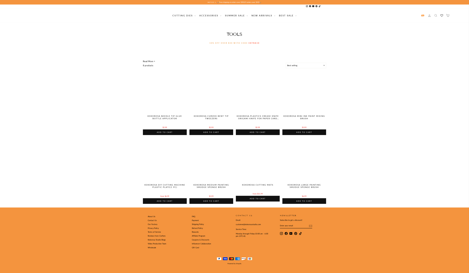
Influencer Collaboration (201, 244)
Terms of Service (154, 232)
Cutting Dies (183, 15)
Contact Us (152, 220)
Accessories (209, 15)
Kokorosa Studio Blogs (157, 240)
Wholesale (152, 248)
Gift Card (195, 248)
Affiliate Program (198, 236)
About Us (151, 216)
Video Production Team (157, 244)
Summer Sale (235, 15)
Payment (195, 220)
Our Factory (152, 224)
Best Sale (287, 15)
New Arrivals (262, 15)
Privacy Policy (153, 228)
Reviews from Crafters (157, 236)
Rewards (195, 232)
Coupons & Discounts (200, 240)
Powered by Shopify (234, 263)
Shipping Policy (198, 224)
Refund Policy (197, 228)
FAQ (193, 216)
